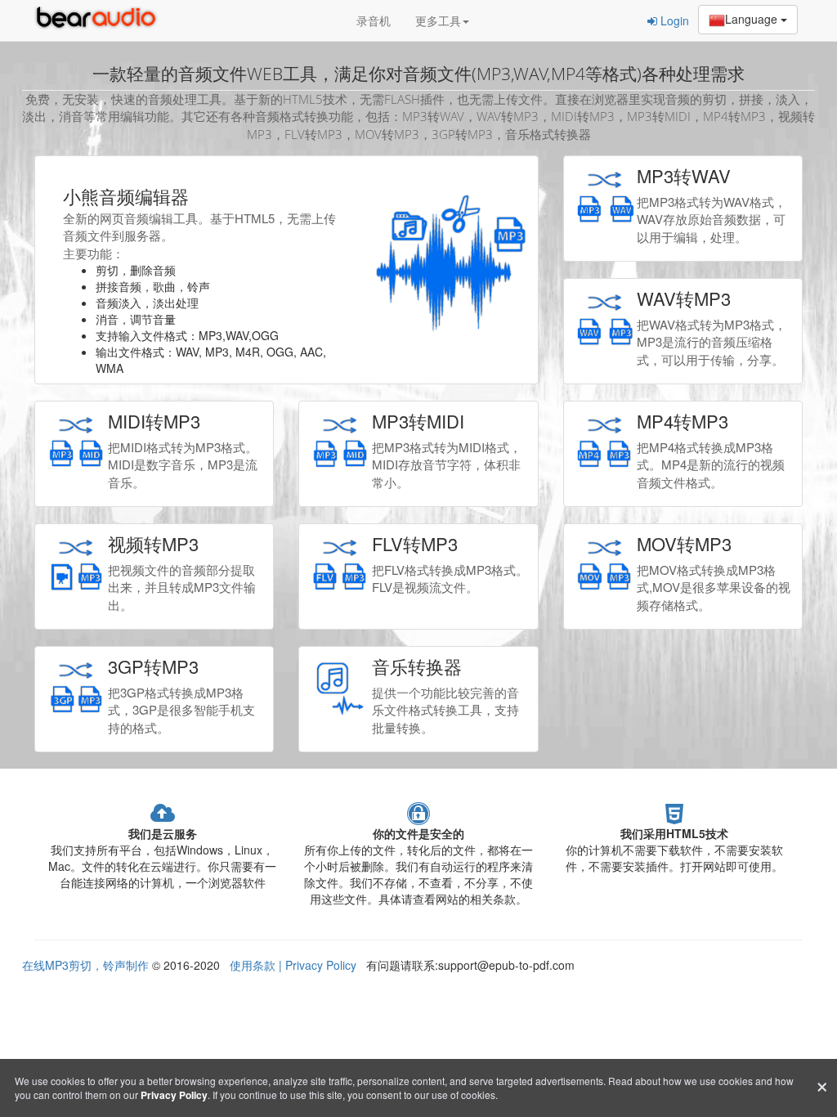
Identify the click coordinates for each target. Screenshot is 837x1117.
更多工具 (438, 20)
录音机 (373, 20)
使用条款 (254, 965)
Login (673, 20)
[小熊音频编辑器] (99, 20)
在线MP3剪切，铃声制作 (85, 965)
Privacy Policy (319, 965)
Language (753, 19)
